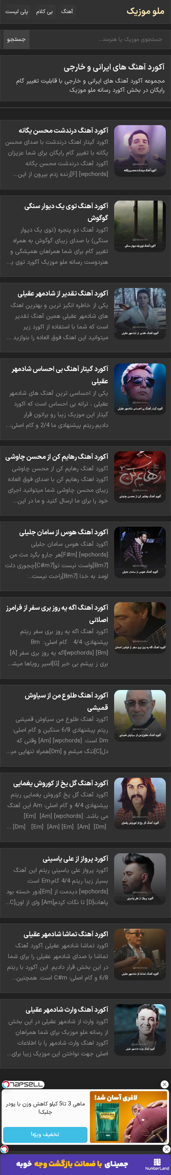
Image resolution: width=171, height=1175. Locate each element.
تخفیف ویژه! (45, 1135)
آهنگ (67, 12)
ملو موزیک (145, 11)
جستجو (16, 39)
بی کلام (44, 12)
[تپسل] (4, 1149)
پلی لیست (17, 12)
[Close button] (165, 1084)
